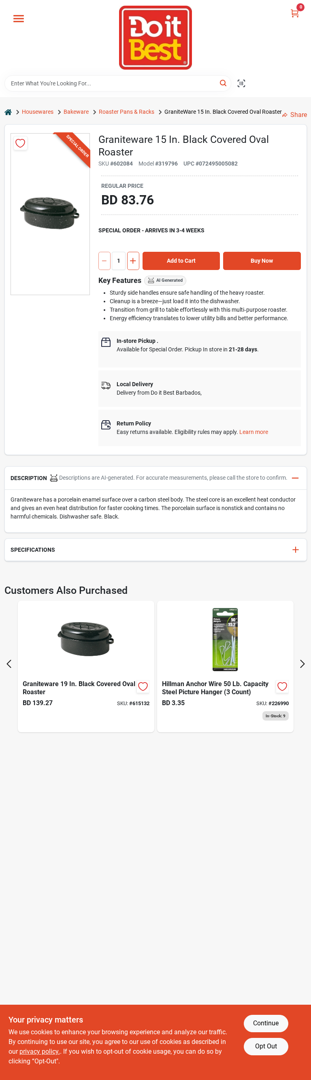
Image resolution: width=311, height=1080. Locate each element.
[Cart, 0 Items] (295, 13)
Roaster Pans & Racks (126, 111)
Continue (266, 1023)
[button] (156, 478)
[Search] (224, 82)
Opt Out (266, 1046)
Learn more (253, 432)
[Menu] (18, 18)
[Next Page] (302, 664)
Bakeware (76, 111)
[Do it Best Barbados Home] (155, 38)
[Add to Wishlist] (20, 143)
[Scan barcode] (241, 83)
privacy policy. (39, 1051)
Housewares (37, 111)
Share (298, 115)
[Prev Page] (8, 664)
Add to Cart (181, 260)
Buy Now (262, 260)
